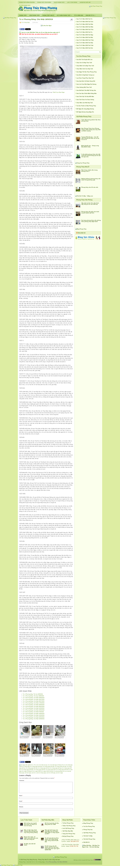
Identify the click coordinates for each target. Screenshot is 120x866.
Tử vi (35, 765)
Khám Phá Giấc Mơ (85, 2)
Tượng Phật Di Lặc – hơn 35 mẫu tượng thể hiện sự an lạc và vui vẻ (90, 138)
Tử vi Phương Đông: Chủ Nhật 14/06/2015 (33, 713)
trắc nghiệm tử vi (29, 765)
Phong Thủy (23, 15)
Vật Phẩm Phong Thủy (64, 15)
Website (21, 806)
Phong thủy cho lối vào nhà (89, 187)
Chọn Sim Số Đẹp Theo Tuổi (84, 62)
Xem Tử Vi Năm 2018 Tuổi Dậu (84, 42)
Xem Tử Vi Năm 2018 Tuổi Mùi (84, 37)
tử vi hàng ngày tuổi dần (48, 766)
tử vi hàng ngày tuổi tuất (62, 769)
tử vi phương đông (58, 771)
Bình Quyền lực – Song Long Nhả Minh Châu (90, 146)
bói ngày (23, 765)
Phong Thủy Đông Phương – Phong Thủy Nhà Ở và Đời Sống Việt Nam (41, 859)
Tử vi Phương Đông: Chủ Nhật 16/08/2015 (33, 718)
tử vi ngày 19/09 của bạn (47, 771)
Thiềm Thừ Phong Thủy (68, 825)
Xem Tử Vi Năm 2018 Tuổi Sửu (84, 21)
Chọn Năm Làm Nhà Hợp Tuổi (84, 102)
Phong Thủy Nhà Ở (48, 15)
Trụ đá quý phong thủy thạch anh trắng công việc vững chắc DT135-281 (52, 839)
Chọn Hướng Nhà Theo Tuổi (84, 87)
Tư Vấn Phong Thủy (24, 5)
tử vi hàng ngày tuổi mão (32, 768)
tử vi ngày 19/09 (37, 771)
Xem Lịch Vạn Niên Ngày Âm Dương (86, 84)
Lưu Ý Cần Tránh (72, 2)
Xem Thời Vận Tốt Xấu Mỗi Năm (85, 96)
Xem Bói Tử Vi (90, 15)
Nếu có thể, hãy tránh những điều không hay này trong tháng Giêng (31, 831)
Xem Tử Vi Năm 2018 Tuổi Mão (84, 27)
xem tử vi (34, 772)
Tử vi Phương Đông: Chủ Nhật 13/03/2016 (33, 715)
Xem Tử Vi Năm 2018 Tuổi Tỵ (84, 32)
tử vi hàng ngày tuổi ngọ (56, 768)
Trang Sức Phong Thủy (68, 833)
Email (21, 801)
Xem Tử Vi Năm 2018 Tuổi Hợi (84, 48)
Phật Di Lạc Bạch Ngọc (59, 92)
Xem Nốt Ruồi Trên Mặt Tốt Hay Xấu (86, 90)
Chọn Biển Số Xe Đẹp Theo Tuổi (85, 65)
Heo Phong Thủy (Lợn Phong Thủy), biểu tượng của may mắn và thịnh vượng (91, 130)
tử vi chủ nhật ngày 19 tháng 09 (55, 765)
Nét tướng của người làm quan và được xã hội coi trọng (30, 824)
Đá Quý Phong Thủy (67, 836)
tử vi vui (65, 771)
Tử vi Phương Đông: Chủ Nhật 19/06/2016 (33, 697)
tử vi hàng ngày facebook (36, 766)
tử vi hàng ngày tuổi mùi (44, 768)
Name (21, 795)
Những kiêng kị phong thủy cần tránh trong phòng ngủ (90, 179)
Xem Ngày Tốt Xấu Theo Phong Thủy (86, 72)
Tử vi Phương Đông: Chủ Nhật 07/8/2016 (33, 711)
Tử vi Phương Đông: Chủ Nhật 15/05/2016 (33, 710)
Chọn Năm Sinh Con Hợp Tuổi (84, 68)
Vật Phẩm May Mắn (67, 831)
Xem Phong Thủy (34, 15)
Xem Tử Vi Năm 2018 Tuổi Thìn (84, 29)
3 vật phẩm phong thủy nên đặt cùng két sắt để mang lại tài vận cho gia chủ (90, 155)
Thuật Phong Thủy (59, 2)
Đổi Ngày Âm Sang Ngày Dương (85, 109)
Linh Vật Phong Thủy (68, 828)
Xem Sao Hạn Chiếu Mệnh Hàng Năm (86, 93)
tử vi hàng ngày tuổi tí (51, 769)
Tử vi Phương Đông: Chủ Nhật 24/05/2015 (33, 717)
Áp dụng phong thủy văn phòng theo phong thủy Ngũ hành (91, 221)
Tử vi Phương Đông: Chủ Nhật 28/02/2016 (33, 706)
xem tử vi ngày (59, 772)
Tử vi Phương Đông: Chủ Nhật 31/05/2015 (33, 708)
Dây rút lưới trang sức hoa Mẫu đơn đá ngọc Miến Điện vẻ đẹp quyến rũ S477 (52, 831)
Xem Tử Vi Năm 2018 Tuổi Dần (84, 24)
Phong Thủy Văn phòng (44, 2)
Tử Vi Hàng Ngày (25, 22)
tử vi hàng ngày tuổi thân (27, 769)
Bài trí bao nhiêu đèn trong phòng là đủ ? (89, 170)
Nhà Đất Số (81, 233)
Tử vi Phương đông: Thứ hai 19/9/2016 (33, 694)
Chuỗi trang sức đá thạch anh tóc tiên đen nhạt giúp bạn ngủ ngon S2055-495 (52, 847)
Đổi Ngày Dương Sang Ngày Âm (85, 112)
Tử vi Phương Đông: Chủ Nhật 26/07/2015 (33, 701)
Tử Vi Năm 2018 (78, 15)
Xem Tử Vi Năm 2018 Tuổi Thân (85, 40)
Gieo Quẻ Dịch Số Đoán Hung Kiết (85, 81)
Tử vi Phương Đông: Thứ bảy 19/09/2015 (33, 696)
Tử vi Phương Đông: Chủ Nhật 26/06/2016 (33, 704)
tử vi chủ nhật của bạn (42, 765)
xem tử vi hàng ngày (41, 772)
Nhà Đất (85, 842)
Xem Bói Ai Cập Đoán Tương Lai (85, 75)
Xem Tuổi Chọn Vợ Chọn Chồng (85, 99)
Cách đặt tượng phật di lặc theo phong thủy (91, 120)
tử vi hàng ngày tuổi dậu (60, 766)
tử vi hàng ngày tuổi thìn (39, 769)
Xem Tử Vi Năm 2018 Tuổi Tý (84, 19)
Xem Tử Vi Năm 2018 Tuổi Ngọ (84, 34)
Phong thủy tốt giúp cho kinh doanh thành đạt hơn (90, 212)
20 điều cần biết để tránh (29, 844)
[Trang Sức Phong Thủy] (82, 163)
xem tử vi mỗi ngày (50, 772)
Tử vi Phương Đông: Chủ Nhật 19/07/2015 (33, 699)
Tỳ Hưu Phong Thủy (67, 823)
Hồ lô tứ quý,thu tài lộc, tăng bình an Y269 (52, 823)
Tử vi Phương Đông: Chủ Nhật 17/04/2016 (33, 703)
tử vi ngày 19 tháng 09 (27, 771)
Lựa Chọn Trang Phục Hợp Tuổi (85, 78)
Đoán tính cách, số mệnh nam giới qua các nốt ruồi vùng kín (31, 838)
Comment (21, 780)
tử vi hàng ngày (26, 766)
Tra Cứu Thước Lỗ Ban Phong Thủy (86, 105)
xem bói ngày (28, 772)
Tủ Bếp (90, 836)
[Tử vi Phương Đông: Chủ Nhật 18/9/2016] (46, 68)
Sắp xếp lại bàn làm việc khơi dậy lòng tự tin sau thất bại (90, 203)
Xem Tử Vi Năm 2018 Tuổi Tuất (84, 45)
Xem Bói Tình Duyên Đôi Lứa (84, 59)
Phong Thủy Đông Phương (27, 2)
